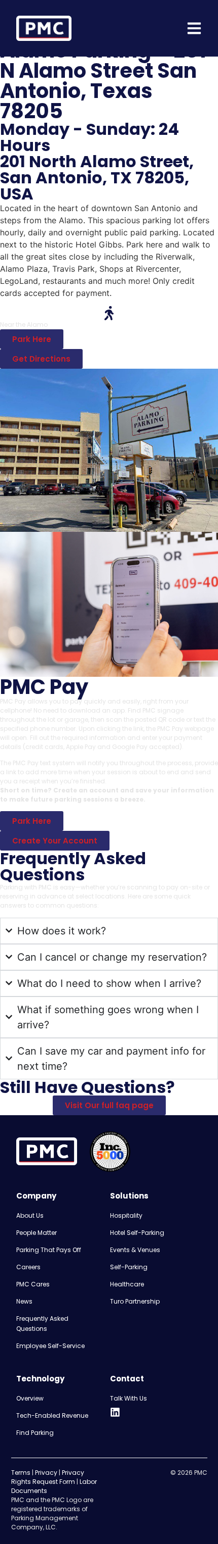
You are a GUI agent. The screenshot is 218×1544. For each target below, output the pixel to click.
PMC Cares (33, 1284)
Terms (20, 1472)
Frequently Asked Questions (42, 1323)
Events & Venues (135, 1250)
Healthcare (127, 1284)
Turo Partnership (135, 1301)
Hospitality (126, 1215)
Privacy (46, 1472)
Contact (127, 1378)
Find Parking (35, 1432)
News (24, 1301)
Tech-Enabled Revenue (52, 1415)
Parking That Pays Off (48, 1250)
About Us (30, 1215)
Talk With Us (128, 1398)
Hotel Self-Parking (137, 1232)
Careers (28, 1267)
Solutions (129, 1195)
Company (36, 1195)
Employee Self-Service (50, 1345)
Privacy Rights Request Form (47, 1477)
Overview (30, 1398)
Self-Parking (129, 1267)
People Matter (36, 1232)
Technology (40, 1378)
